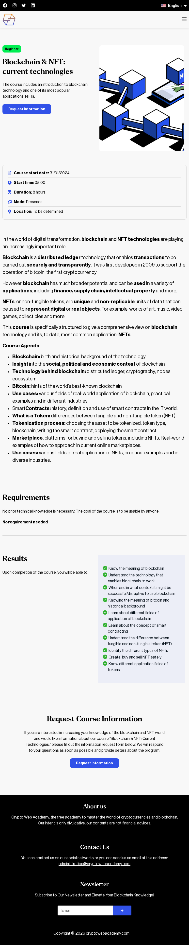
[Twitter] (24, 5)
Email (62, 904)
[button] (184, 19)
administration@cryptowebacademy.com (94, 864)
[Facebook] (5, 5)
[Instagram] (14, 5)
